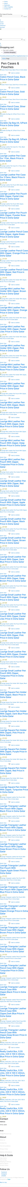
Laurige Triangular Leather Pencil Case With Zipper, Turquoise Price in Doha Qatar (13, 969)
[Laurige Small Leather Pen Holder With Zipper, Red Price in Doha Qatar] (14, 473)
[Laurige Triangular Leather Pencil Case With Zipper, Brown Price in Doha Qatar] (14, 919)
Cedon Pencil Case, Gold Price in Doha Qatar (12, 92)
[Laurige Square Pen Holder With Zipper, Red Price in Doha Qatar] (14, 760)
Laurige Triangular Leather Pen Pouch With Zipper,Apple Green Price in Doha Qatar (13, 869)
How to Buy (3, 1160)
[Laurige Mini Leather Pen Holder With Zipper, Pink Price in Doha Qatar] (14, 337)
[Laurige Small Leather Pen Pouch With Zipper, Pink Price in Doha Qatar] (14, 624)
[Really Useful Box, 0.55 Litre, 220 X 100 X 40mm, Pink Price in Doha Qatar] (14, 1100)
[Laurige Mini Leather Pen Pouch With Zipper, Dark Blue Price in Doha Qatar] (14, 413)
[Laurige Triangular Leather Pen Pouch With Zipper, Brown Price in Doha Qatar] (14, 817)
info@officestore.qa (5, 1133)
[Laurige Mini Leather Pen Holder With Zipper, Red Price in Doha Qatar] (14, 375)
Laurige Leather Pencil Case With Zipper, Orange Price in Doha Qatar (14, 253)
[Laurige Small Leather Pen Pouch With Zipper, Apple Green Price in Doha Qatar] (14, 492)
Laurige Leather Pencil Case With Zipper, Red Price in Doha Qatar (14, 272)
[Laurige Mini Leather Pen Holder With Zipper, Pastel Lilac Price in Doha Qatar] (14, 318)
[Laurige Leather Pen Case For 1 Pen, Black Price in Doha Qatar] (14, 147)
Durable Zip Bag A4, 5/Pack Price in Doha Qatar (13, 124)
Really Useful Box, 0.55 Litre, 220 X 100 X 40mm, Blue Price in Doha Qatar (12, 1054)
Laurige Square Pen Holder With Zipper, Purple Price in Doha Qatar (13, 751)
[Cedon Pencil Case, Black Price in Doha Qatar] (13, 69)
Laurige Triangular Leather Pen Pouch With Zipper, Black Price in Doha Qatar (13, 808)
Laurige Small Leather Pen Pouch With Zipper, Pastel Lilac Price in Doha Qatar (13, 616)
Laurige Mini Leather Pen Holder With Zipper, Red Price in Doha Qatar (12, 386)
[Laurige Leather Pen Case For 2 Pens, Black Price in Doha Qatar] (14, 166)
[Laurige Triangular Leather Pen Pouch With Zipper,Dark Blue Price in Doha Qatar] (14, 879)
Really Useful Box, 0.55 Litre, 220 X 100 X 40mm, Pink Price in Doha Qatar (12, 1111)
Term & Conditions (5, 1146)
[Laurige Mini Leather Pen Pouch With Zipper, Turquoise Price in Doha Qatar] (14, 451)
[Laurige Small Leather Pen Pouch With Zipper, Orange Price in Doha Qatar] (14, 586)
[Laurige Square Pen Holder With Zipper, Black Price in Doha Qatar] (14, 684)
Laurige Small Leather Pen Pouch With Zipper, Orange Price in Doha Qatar (13, 597)
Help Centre (3, 1158)
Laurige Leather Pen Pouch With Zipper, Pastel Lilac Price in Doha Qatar (13, 196)
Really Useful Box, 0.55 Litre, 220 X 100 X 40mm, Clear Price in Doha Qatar (12, 1073)
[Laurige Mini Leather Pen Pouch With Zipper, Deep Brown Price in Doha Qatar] (14, 432)
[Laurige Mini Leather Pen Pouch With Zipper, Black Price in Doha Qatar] (14, 394)
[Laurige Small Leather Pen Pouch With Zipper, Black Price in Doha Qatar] (14, 511)
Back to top (3, 1182)
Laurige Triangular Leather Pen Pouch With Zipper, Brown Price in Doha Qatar (13, 827)
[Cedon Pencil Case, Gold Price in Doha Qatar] (13, 84)
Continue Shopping (9, 52)
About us (2, 1140)
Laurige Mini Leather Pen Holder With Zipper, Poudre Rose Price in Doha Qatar (13, 367)
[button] (1, 45)
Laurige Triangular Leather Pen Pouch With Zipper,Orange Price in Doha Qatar (14, 910)
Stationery (7, 5)
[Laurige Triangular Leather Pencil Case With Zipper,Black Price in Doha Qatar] (14, 979)
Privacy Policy (4, 1149)
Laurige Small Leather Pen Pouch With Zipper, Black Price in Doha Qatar (13, 521)
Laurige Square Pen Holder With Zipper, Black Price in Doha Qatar (13, 694)
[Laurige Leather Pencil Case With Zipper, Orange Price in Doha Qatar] (14, 242)
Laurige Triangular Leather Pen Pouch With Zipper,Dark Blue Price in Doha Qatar (14, 889)
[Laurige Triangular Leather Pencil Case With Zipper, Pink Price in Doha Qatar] (14, 938)
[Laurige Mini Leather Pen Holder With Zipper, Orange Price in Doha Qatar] (14, 299)
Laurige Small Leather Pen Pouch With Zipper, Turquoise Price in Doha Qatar (13, 674)
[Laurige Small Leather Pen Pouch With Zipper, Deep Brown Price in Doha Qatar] (14, 567)
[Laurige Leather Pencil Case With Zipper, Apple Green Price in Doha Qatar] (14, 223)
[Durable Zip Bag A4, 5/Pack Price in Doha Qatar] (14, 115)
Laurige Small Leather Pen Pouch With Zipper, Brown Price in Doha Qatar (13, 540)
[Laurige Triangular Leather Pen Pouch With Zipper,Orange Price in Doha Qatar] (14, 898)
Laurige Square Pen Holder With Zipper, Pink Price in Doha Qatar (13, 732)
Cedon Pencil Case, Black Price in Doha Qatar (12, 78)
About (6, 3)
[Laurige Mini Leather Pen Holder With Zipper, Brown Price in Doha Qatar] (14, 280)
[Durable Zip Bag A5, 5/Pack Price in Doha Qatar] (14, 131)
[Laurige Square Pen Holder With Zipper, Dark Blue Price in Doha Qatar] (14, 703)
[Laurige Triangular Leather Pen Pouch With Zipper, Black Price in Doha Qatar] (14, 798)
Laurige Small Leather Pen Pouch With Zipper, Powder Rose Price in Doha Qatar (13, 654)
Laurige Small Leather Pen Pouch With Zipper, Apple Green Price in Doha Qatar (13, 502)
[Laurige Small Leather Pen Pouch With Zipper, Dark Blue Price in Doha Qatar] (14, 549)
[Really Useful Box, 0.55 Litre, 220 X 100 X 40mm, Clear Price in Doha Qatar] (14, 1062)
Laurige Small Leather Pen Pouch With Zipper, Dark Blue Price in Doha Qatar (13, 559)
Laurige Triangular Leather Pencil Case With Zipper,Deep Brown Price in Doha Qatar (13, 1034)
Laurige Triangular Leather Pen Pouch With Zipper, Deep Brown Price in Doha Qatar (13, 848)
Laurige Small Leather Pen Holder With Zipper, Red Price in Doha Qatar (13, 483)
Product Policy (4, 1165)
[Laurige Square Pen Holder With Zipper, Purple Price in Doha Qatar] (14, 741)
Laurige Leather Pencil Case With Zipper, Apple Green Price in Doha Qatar (14, 234)
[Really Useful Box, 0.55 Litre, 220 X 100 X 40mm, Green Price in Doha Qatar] (14, 1081)
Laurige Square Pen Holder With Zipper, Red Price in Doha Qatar (13, 770)
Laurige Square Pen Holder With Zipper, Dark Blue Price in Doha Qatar (14, 713)
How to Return (4, 1163)
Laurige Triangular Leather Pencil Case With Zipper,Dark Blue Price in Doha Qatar (13, 1012)
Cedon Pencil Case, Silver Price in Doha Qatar (12, 107)
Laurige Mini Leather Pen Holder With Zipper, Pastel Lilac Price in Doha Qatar (13, 329)
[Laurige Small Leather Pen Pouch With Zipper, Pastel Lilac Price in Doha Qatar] (14, 605)
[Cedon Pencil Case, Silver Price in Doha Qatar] (13, 99)
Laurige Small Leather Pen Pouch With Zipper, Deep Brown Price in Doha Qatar (13, 578)
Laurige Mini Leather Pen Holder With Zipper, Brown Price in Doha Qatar (13, 291)
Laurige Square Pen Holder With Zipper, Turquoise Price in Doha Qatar (14, 789)
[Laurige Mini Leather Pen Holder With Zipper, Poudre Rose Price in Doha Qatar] (14, 356)
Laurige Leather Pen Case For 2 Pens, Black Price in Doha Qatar (13, 177)
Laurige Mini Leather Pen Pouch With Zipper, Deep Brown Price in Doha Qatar (13, 443)
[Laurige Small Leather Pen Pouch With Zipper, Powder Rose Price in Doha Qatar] (14, 643)
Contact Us (7, 8)
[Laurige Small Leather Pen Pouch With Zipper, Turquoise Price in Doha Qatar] (14, 662)
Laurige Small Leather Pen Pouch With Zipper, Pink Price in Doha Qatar (13, 635)
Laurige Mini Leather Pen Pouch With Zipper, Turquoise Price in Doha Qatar (12, 463)
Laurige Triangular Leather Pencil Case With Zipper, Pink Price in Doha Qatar (13, 949)
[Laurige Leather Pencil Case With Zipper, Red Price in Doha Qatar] (14, 261)
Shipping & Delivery (5, 1161)
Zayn (8, 1179)
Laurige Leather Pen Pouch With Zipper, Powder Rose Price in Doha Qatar (13, 215)
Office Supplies (8, 7)
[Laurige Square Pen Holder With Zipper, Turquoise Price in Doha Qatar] (14, 779)
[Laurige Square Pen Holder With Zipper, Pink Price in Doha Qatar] (14, 722)
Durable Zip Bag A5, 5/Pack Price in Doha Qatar (13, 140)
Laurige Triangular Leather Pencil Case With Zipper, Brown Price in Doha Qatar (13, 930)
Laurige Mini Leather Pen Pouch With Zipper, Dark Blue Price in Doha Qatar (12, 424)
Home (6, 1)
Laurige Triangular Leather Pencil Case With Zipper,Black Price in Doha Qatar (13, 991)
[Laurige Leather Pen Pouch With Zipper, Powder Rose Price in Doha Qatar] (14, 204)
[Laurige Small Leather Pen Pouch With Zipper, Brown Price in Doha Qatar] (14, 530)
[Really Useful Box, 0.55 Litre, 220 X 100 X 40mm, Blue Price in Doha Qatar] (14, 1043)
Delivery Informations (6, 1152)
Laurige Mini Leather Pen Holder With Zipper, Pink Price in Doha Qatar (12, 348)
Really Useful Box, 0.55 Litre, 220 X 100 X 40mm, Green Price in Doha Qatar (13, 1092)
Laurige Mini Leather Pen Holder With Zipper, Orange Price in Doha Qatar (13, 310)
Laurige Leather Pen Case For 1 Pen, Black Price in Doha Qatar (13, 158)
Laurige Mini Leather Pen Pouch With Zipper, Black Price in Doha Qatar (12, 405)
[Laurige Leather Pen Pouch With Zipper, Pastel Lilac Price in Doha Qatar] (14, 185)
